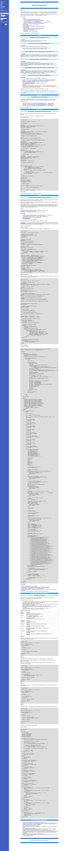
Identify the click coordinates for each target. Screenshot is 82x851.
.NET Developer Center (44, 90)
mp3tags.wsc (30, 216)
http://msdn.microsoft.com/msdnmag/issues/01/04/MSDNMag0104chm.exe (35, 105)
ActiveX (1, 4)
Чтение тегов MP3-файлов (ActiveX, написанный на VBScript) (34, 28)
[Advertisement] (4, 33)
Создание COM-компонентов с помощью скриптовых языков (31, 589)
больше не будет (51, 80)
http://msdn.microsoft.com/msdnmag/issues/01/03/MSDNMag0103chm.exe (35, 104)
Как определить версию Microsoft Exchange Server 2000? (31, 193)
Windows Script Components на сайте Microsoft (29, 586)
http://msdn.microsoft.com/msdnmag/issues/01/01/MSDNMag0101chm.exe (35, 103)
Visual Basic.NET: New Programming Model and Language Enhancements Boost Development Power (39, 79)
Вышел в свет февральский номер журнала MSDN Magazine (34, 23)
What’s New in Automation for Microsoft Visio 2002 (31, 825)
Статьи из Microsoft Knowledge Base (27, 591)
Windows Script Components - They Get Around (29, 588)
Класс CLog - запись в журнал (29, 30)
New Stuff (24, 84)
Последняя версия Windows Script (26, 210)
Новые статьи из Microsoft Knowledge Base (31, 31)
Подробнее (22, 65)
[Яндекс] (1, 18)
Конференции (2, 7)
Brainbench (42, 14)
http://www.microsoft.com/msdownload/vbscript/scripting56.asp (30, 41)
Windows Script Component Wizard (26, 211)
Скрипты (1, 3)
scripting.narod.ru (36, 33)
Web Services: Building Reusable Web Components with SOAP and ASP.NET (35, 81)
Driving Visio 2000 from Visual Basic (29, 82)
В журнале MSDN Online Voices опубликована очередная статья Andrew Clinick (37, 20)
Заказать (26, 65)
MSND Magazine (29, 99)
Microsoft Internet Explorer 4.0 (4, 22)
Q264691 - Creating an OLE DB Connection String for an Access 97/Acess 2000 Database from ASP (39, 830)
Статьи (1, 5)
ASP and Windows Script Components (27, 587)
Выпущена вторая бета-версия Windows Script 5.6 (32, 19)
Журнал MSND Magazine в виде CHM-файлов (31, 25)
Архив (7, 15)
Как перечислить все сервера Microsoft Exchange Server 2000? (34, 26)
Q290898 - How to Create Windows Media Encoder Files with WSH (33, 833)
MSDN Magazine (37, 46)
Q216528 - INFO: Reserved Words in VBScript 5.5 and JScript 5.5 (33, 822)
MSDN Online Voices (27, 54)
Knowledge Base (2, 6)
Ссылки (1, 8)
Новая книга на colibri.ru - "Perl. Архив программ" (32, 21)
